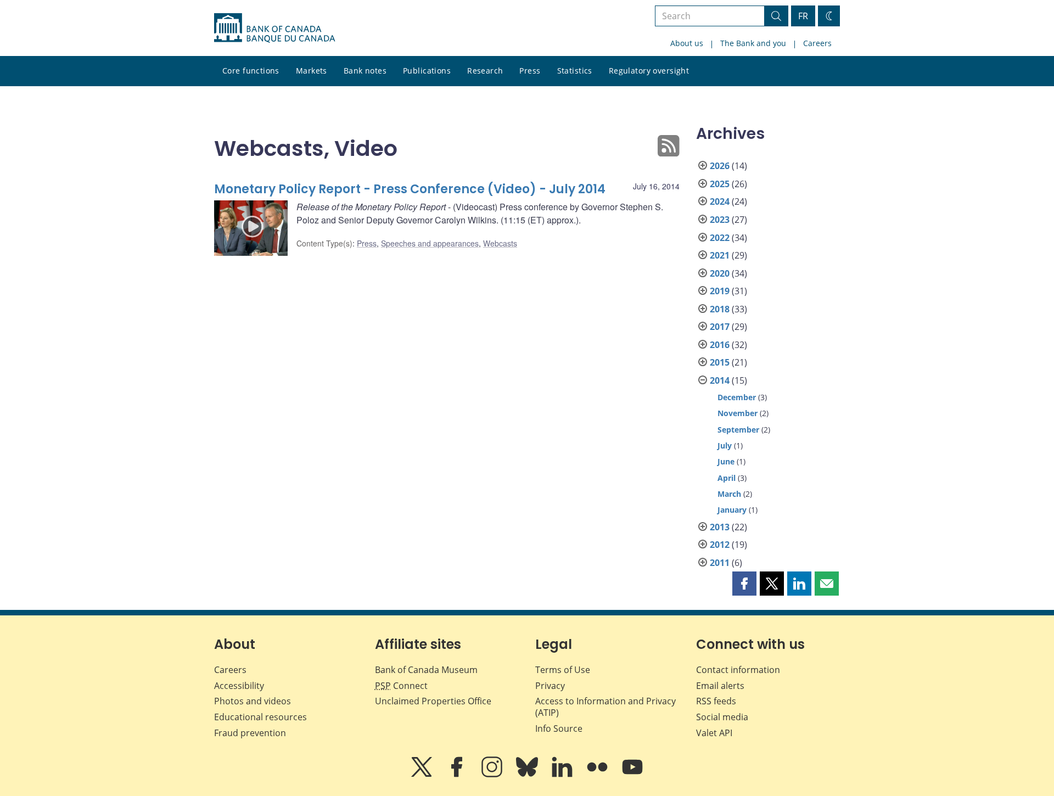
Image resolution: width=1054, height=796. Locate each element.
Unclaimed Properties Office (433, 701)
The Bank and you (753, 43)
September (738, 429)
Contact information (738, 670)
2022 (720, 238)
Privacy (550, 686)
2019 (720, 291)
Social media (722, 717)
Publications (427, 70)
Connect (401, 686)
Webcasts (500, 243)
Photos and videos (252, 701)
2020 (720, 273)
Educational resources (260, 717)
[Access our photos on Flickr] (598, 775)
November (737, 413)
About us (686, 43)
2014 (720, 380)
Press (529, 70)
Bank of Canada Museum (426, 670)
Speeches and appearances (430, 243)
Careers (817, 43)
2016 (720, 345)
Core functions (250, 70)
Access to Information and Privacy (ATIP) (605, 707)
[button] (744, 583)
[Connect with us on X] (422, 775)
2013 (720, 527)
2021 (720, 255)
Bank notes (365, 70)
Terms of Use (562, 670)
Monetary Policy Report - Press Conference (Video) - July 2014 (410, 189)
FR (803, 16)
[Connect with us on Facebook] (457, 775)
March (729, 494)
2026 (720, 166)
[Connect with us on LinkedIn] (563, 775)
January (732, 509)
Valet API (714, 733)
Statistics (574, 70)
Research (485, 70)
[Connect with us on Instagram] (493, 775)
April (726, 478)
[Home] (274, 28)
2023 (720, 220)
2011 (720, 563)
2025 (720, 184)
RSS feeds (716, 701)
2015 (720, 362)
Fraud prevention (250, 733)
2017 (720, 327)
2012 (720, 545)
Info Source (558, 728)
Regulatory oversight (649, 70)
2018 (720, 309)
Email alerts (720, 686)
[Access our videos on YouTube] (632, 775)
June (726, 461)
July (724, 445)
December (736, 397)
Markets (311, 70)
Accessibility (239, 686)
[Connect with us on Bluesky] (528, 775)
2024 (720, 201)
